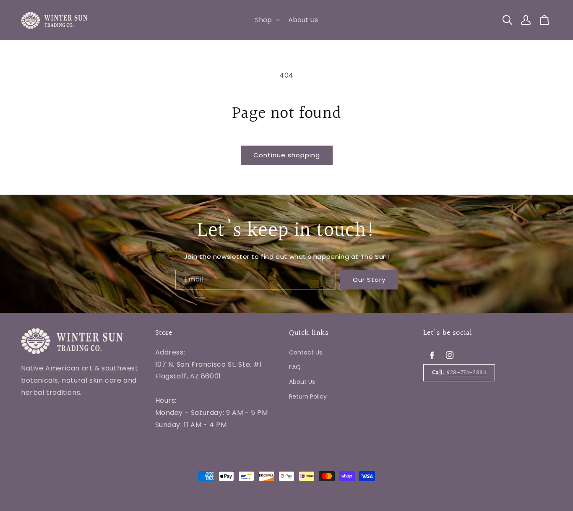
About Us (302, 382)
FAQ (295, 366)
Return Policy (308, 396)
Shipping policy (183, 449)
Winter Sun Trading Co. (73, 449)
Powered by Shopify (130, 449)
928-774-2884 (466, 372)
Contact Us (305, 352)
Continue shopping (286, 155)
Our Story (369, 279)
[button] (266, 20)
